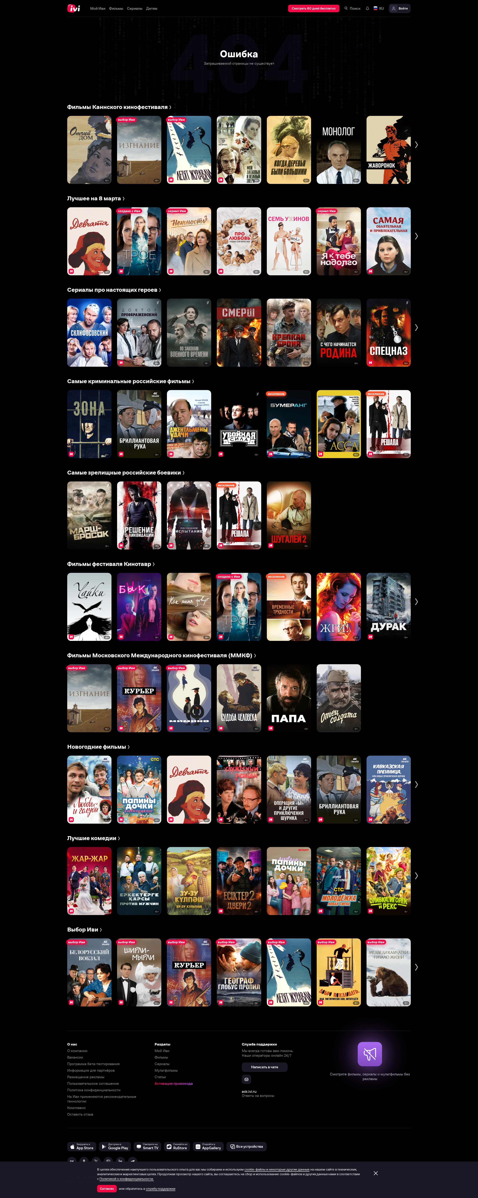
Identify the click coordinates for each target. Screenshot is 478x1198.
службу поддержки (160, 1189)
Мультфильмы (166, 1070)
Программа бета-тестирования (93, 1064)
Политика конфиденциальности (93, 1090)
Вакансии (75, 1057)
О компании (77, 1051)
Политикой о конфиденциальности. (127, 1179)
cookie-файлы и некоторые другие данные (277, 1169)
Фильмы (161, 1057)
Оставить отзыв (80, 1114)
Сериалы (162, 1064)
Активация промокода (174, 1083)
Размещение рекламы (85, 1077)
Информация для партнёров (91, 1070)
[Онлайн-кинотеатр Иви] (75, 8)
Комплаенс (76, 1108)
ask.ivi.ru (249, 1091)
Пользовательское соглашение (93, 1083)
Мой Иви (162, 1051)
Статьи (160, 1077)
